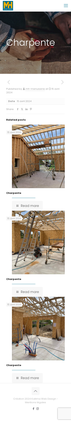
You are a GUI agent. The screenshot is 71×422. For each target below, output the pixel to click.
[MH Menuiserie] (8, 5)
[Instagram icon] (37, 409)
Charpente (13, 193)
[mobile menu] (66, 5)
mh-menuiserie (35, 89)
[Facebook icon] (33, 409)
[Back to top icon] (36, 391)
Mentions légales (35, 402)
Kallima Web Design (43, 399)
